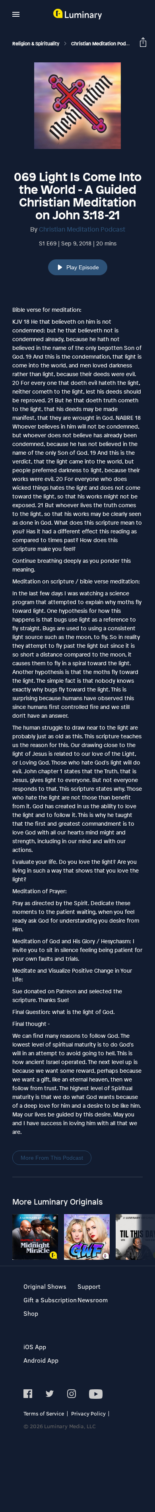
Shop (30, 1313)
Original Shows (44, 1286)
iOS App (34, 1346)
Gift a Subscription (50, 1300)
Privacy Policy (88, 1413)
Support (89, 1286)
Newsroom (93, 1300)
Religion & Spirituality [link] (36, 44)
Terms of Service (43, 1413)
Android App (40, 1360)
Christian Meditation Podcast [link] (103, 44)
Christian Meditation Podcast (82, 229)
